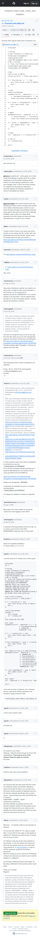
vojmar (6, 199)
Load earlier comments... (20, 151)
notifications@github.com (22, 392)
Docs (35, 927)
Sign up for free (10, 913)
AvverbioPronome (10, 502)
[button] (29, 30)
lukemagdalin (8, 309)
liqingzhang (8, 746)
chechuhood (8, 281)
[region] (20, 96)
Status (22, 927)
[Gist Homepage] (14, 3)
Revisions (18, 34)
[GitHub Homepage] (14, 933)
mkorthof (7, 250)
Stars (31, 34)
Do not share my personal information (20, 930)
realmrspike (8, 171)
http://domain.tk (22, 847)
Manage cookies (23, 928)
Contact (14, 928)
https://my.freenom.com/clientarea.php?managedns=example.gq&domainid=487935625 (19, 424)
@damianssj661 (9, 203)
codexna (7, 767)
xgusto (6, 554)
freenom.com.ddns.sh (14, 23)
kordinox (7, 539)
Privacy (10, 927)
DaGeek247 (8, 780)
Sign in (26, 3)
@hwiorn (6, 176)
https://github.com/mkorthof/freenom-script (20, 254)
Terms (4, 927)
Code (7, 34)
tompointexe (8, 156)
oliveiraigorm (8, 519)
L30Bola (7, 262)
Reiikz (6, 226)
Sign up (34, 3)
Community (29, 927)
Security (16, 927)
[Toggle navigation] (3, 3)
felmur (6, 820)
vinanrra (7, 383)
